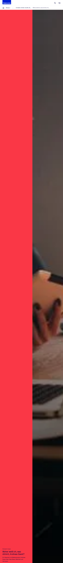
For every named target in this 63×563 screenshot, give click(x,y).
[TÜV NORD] (3, 8)
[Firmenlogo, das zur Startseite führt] (6, 2)
